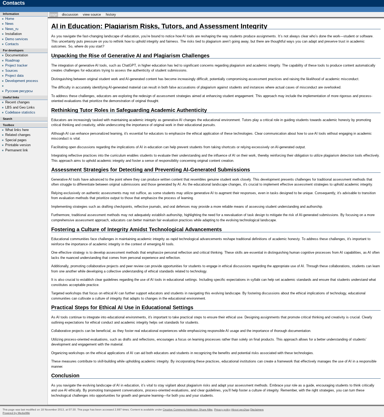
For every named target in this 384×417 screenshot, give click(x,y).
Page (53, 14)
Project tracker (16, 65)
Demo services (16, 39)
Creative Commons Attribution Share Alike (188, 409)
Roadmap (12, 60)
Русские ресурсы (19, 91)
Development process (21, 81)
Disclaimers (257, 409)
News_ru (11, 29)
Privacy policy (222, 409)
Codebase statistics (20, 112)
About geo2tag (240, 409)
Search (7, 118)
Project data (14, 76)
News (9, 24)
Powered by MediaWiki (16, 413)
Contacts (12, 44)
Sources (11, 71)
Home (9, 19)
